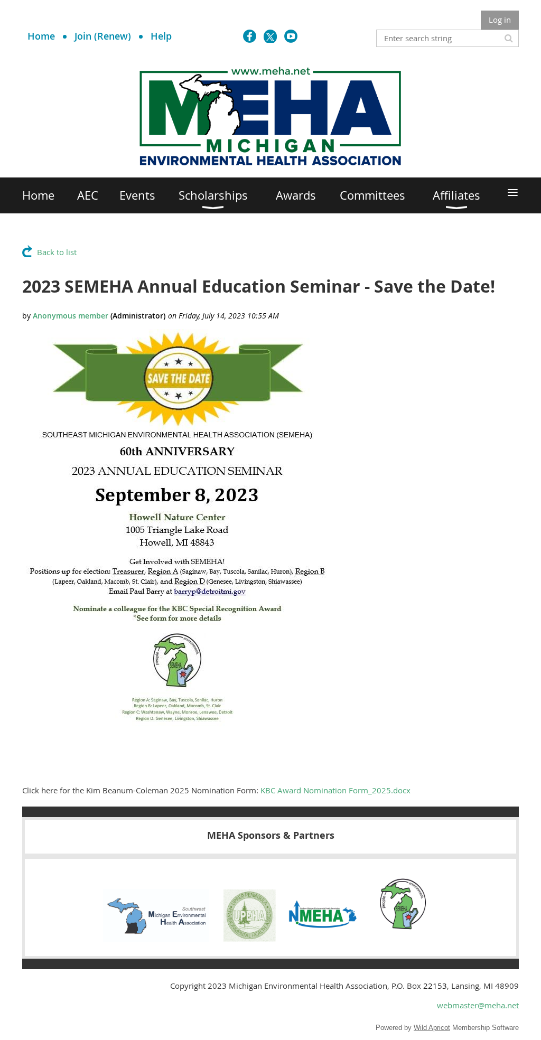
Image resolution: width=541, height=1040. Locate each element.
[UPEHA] (249, 938)
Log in (500, 19)
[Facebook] (249, 36)
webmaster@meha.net (478, 1005)
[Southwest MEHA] (156, 938)
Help (161, 36)
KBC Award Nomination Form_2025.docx (335, 790)
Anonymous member (70, 316)
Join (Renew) (102, 36)
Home (41, 36)
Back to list (57, 252)
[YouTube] (290, 36)
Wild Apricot (432, 1028)
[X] (270, 36)
